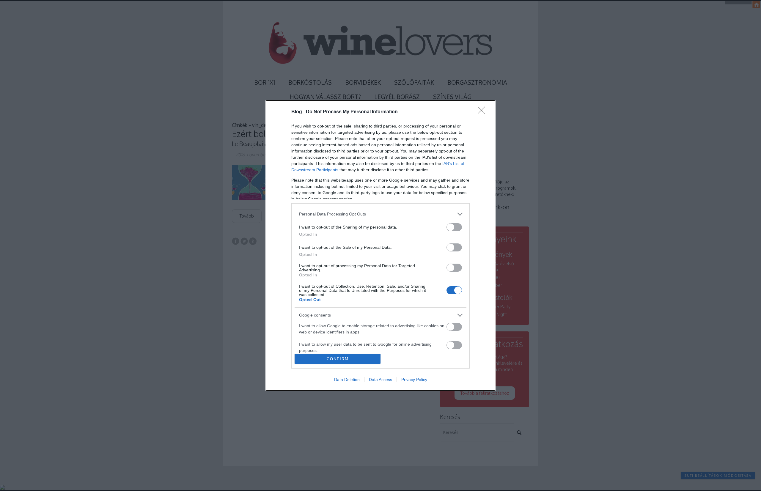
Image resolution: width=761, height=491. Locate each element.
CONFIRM (338, 359)
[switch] (454, 227)
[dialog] (380, 245)
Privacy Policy (414, 379)
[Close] (483, 112)
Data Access (380, 379)
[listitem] (380, 214)
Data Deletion (347, 379)
